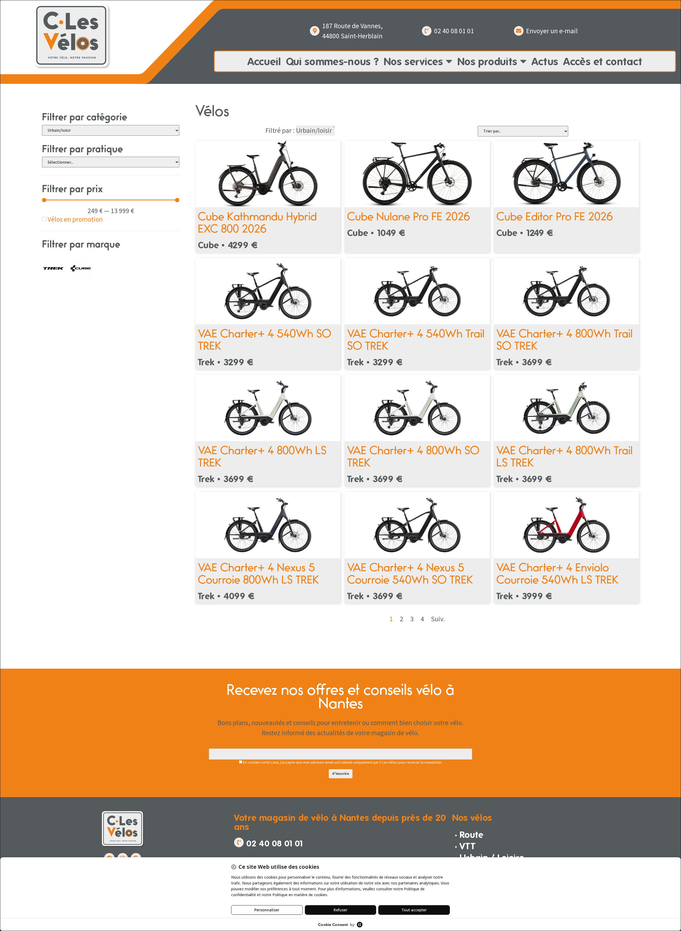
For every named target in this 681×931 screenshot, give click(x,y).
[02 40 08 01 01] (426, 31)
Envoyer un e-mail (552, 31)
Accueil (264, 61)
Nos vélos (472, 818)
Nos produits (487, 61)
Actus (545, 61)
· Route (469, 835)
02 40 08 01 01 (454, 31)
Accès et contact (602, 61)
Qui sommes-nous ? (332, 61)
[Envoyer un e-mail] (519, 31)
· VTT (465, 846)
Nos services (413, 61)
